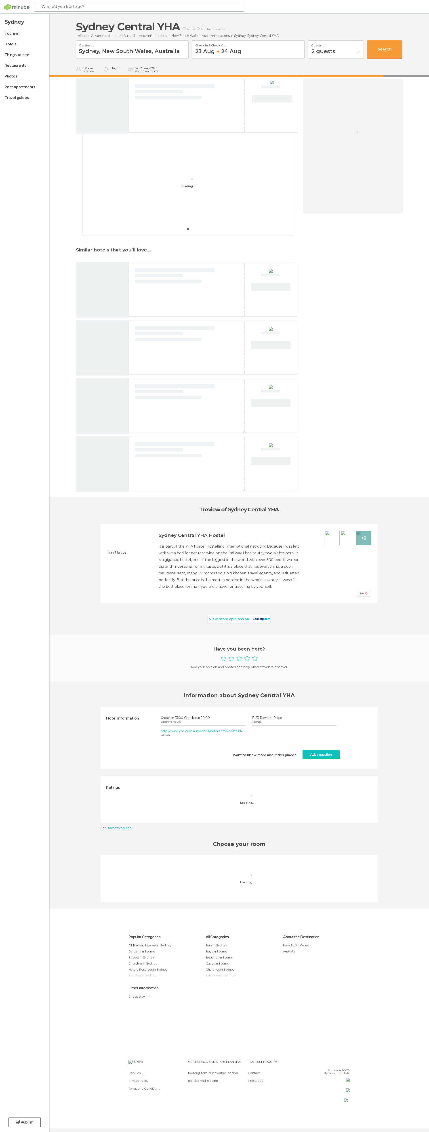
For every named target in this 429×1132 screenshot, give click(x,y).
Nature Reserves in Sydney (147, 969)
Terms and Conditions (144, 1088)
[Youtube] (346, 1063)
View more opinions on (229, 619)
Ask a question (321, 755)
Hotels (10, 44)
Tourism (11, 33)
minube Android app (203, 1080)
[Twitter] (331, 1063)
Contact (254, 1073)
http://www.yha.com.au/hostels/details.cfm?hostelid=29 (203, 731)
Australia (289, 951)
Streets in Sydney (141, 957)
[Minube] (16, 7)
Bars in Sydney (216, 945)
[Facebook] (324, 1063)
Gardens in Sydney (142, 951)
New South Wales (296, 945)
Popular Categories (144, 937)
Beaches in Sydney (219, 957)
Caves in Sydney (217, 963)
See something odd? (117, 828)
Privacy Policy (138, 1080)
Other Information (143, 988)
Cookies (134, 1073)
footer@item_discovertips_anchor (213, 1073)
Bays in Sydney (216, 951)
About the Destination (301, 937)
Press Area (255, 1080)
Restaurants (15, 65)
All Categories (217, 937)
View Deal (271, 99)
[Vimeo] (339, 1063)
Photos (10, 76)
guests (325, 51)
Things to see (16, 55)
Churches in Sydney (142, 963)
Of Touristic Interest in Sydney (149, 945)
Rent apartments (19, 87)
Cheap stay (136, 996)
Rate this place (216, 29)
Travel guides (16, 98)
